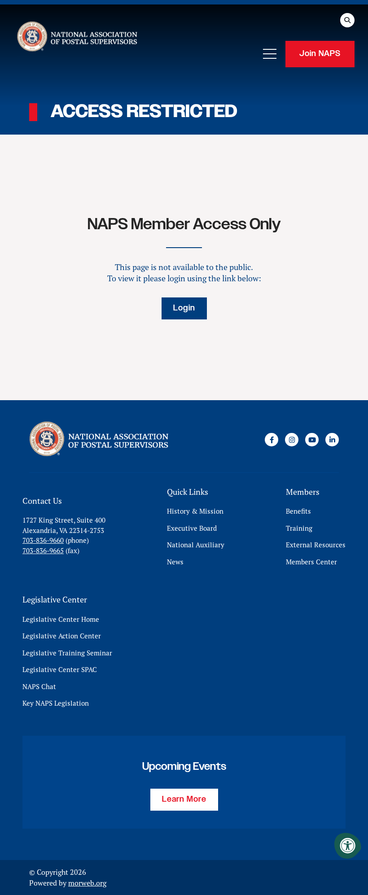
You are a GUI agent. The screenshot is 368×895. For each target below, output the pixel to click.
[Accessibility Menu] (347, 845)
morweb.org (87, 882)
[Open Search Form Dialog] (347, 20)
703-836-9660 (43, 540)
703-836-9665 (43, 550)
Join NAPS (320, 53)
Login (184, 308)
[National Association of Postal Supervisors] (76, 38)
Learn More (184, 799)
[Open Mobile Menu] (269, 54)
